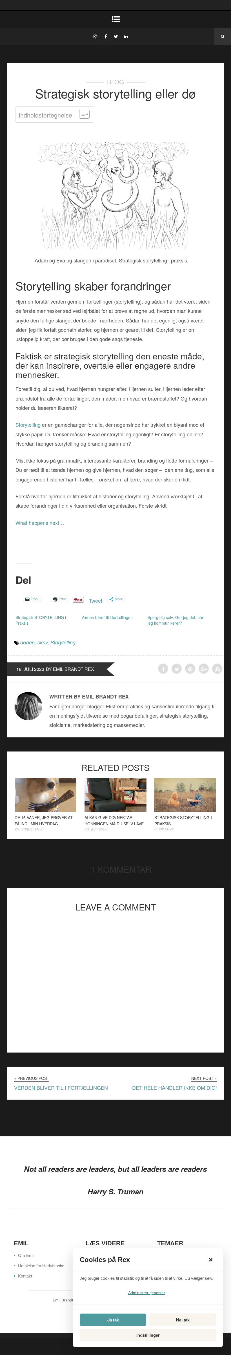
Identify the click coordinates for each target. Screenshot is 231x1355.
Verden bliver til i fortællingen (107, 617)
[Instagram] (95, 36)
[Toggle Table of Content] (81, 114)
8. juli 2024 (164, 829)
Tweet (95, 599)
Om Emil (26, 1255)
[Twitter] (116, 36)
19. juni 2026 (96, 829)
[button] (210, 1259)
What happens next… (39, 522)
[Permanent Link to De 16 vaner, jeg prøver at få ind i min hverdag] (46, 809)
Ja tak (113, 1320)
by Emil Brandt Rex (70, 669)
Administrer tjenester (146, 1292)
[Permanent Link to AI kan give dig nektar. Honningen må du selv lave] (115, 809)
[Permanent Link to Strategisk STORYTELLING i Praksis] (185, 809)
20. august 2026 (29, 829)
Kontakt (25, 1276)
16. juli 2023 (30, 669)
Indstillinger (148, 1335)
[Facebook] (105, 36)
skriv (42, 642)
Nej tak (183, 1320)
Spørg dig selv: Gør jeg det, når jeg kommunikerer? (175, 620)
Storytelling (28, 424)
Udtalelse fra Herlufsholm (41, 1265)
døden (27, 642)
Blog (115, 81)
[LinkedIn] (126, 36)
